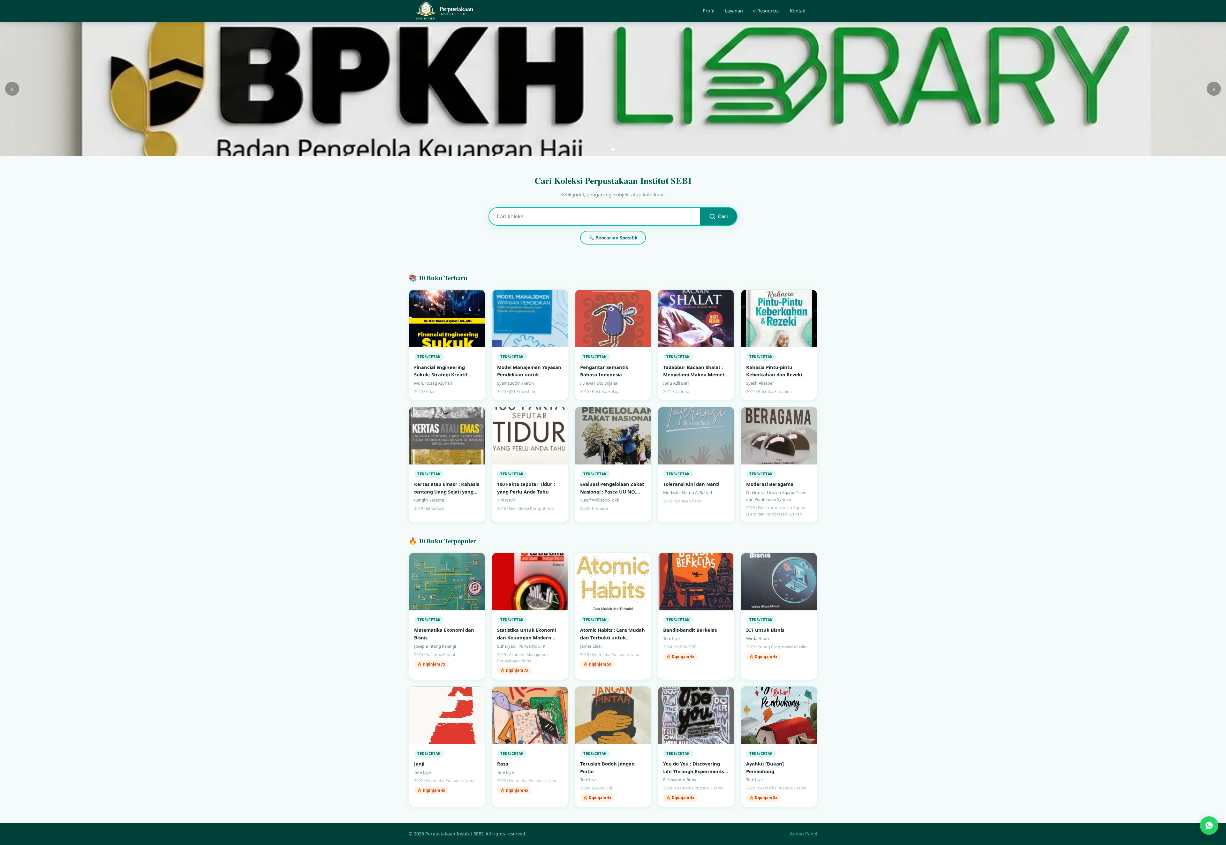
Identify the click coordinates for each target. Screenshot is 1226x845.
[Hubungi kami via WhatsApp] (1209, 826)
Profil (709, 11)
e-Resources (766, 11)
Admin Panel (803, 834)
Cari (723, 216)
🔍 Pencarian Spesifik (613, 238)
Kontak (797, 11)
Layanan (734, 11)
